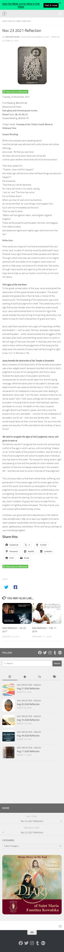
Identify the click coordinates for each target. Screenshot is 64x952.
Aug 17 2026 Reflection (28, 751)
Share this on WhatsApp (17, 92)
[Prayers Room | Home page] (5, 13)
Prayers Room (12, 37)
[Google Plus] (60, 652)
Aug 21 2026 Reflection (28, 688)
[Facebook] (40, 652)
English (26, 21)
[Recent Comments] (39, 677)
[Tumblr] (55, 652)
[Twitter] (45, 652)
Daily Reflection (11, 21)
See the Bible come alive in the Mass (21, 5)
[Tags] (54, 677)
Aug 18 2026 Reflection (28, 735)
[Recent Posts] (9, 677)
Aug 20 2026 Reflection (28, 704)
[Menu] (60, 14)
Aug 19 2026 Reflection (28, 720)
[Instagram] (50, 652)
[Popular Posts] (24, 677)
